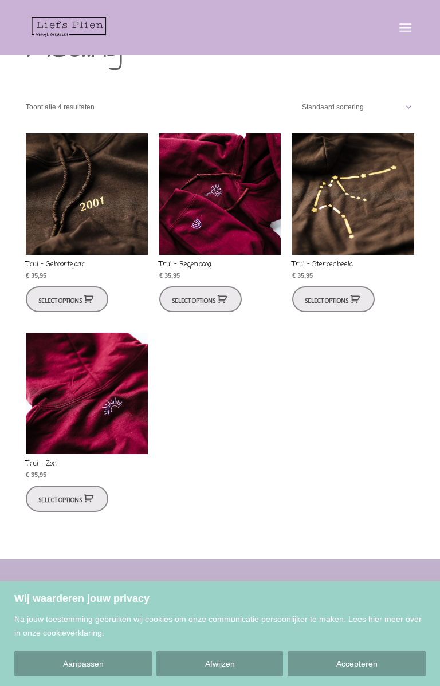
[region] (220, 633)
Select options (60, 301)
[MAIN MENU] (405, 27)
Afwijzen (220, 663)
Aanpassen (83, 663)
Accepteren (357, 663)
